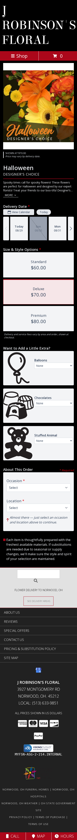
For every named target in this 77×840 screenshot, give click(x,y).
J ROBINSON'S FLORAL (39, 25)
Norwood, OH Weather (20, 803)
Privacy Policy (20, 817)
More (9, 195)
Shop (21, 56)
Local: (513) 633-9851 (38, 703)
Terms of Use (38, 824)
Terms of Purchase (50, 817)
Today (44, 212)
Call (14, 836)
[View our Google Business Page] (38, 672)
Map (40, 836)
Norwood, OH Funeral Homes (26, 789)
